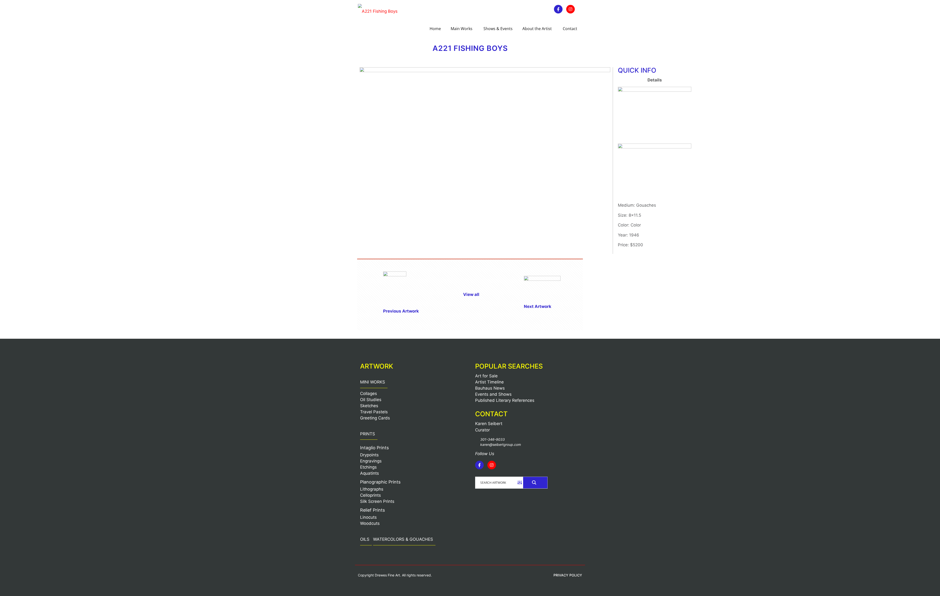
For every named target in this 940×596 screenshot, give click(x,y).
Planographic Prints (380, 481)
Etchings (368, 467)
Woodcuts (370, 523)
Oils (364, 539)
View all (471, 294)
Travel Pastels (374, 411)
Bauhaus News (490, 388)
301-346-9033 (492, 439)
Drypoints (369, 454)
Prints (367, 433)
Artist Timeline (489, 382)
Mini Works (372, 382)
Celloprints (370, 495)
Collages (368, 393)
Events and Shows (493, 394)
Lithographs (371, 489)
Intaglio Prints (374, 447)
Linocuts (368, 517)
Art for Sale (486, 375)
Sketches (369, 405)
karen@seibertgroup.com (500, 444)
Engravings (371, 461)
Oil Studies (370, 399)
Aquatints (369, 473)
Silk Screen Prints (377, 501)
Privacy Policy (567, 575)
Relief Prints (372, 510)
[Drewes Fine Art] (378, 11)
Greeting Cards (375, 418)
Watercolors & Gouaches (403, 539)
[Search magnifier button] (535, 482)
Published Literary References (504, 400)
